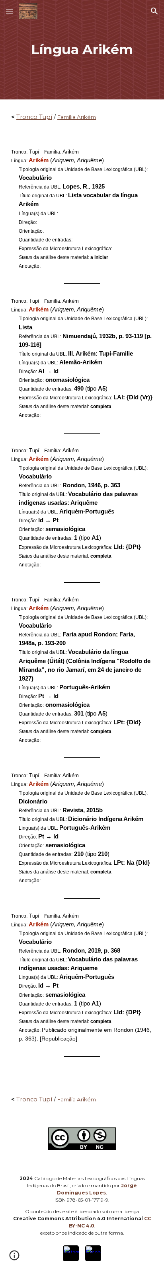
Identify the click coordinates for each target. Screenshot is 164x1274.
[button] (9, 11)
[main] (82, 49)
